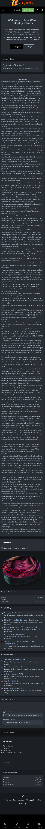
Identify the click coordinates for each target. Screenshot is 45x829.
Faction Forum (8, 746)
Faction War (7, 750)
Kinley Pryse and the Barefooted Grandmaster (21, 620)
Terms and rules (18, 800)
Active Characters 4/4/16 (13, 674)
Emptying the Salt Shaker (13, 613)
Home (21, 803)
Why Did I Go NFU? (11, 681)
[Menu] (3, 10)
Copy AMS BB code (8, 719)
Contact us (7, 800)
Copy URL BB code (7, 712)
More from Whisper (8, 655)
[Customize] (36, 10)
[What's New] (42, 10)
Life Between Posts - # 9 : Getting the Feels (21, 627)
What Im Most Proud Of (13, 667)
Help (39, 800)
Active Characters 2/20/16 (14, 688)
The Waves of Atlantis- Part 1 (15, 660)
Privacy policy (30, 800)
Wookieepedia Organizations (12, 752)
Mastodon (6, 762)
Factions (6, 748)
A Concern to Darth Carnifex (15, 634)
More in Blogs (6, 608)
